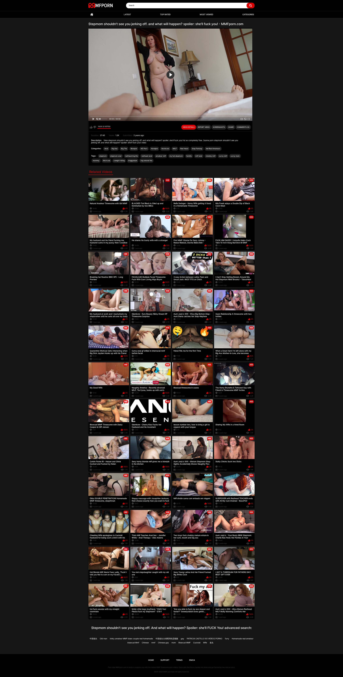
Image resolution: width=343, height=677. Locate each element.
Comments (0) (243, 127)
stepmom (103, 156)
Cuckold (196, 642)
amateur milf (161, 156)
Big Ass (114, 149)
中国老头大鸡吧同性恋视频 (167, 638)
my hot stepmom (176, 156)
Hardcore (165, 149)
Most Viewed (206, 14)
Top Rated (165, 14)
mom (174, 642)
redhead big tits (131, 156)
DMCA (192, 660)
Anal (106, 149)
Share (231, 127)
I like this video (91, 127)
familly (189, 156)
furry (227, 638)
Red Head (184, 149)
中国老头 (93, 638)
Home (91, 14)
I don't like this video (94, 127)
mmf (153, 642)
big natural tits (146, 161)
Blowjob (134, 149)
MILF (175, 149)
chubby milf (210, 156)
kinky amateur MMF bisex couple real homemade (131, 638)
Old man (103, 638)
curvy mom (235, 156)
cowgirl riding (119, 161)
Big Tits (124, 149)
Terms (179, 660)
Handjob (154, 149)
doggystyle (132, 161)
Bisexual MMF (184, 642)
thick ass (106, 161)
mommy (96, 161)
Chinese (145, 642)
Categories (248, 14)
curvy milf (223, 156)
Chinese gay (163, 642)
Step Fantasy (197, 149)
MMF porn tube (169, 672)
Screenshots (219, 127)
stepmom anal (116, 156)
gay (182, 638)
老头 (211, 642)
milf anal (198, 156)
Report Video (204, 127)
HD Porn (144, 149)
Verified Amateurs (213, 149)
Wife (205, 642)
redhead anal (146, 156)
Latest (127, 14)
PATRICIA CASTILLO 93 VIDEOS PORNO (204, 638)
